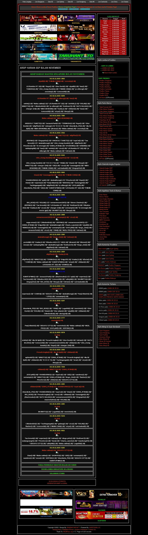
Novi (99, 278)
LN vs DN (102, 230)
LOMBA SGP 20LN (108, 68)
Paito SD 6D (103, 133)
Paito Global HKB (105, 150)
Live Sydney (60, 2)
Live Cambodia (102, 2)
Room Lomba (41, 7)
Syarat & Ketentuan (81, 529)
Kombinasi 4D (103, 224)
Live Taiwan (124, 2)
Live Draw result (99, 7)
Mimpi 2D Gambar (105, 341)
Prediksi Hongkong (105, 82)
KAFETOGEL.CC (94, 527)
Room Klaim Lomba (110, 73)
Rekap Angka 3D (104, 203)
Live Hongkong (81, 2)
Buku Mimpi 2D (104, 339)
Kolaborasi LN (103, 228)
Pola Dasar (102, 216)
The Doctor (101, 268)
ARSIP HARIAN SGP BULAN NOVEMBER (40, 67)
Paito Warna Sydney (105, 128)
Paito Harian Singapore (106, 111)
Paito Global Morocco (106, 156)
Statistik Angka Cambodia (107, 179)
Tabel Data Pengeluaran (85, 7)
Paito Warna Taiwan (105, 143)
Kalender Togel (104, 213)
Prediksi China (104, 93)
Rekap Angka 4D (104, 205)
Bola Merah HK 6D (105, 124)
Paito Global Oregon (105, 152)
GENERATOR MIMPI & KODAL (57, 483)
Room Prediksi (52, 7)
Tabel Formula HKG (105, 113)
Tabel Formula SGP (105, 107)
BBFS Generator (104, 220)
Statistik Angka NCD (105, 183)
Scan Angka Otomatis (106, 199)
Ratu (99, 262)
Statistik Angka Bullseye (107, 181)
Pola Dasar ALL (104, 218)
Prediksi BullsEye (105, 87)
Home (33, 7)
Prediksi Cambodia (105, 89)
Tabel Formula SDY (105, 126)
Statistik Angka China (106, 174)
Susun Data (103, 237)
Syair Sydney (114, 248)
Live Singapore (39, 2)
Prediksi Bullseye (110, 262)
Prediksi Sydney (104, 85)
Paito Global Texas (105, 154)
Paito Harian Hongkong (106, 118)
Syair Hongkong (104, 333)
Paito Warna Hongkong (106, 116)
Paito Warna (103, 195)
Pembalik (102, 232)
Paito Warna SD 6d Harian (107, 135)
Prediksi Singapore (105, 80)
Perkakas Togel (112, 7)
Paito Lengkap (27, 2)
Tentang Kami (56, 529)
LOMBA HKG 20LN (108, 70)
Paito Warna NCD (105, 148)
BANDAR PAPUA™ (73, 527)
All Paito (102, 158)
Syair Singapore (104, 330)
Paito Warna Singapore (106, 109)
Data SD (70, 2)
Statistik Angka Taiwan (106, 176)
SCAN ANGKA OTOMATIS (57, 481)
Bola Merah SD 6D (105, 137)
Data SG (50, 2)
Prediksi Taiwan (104, 91)
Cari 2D (101, 239)
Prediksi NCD (103, 95)
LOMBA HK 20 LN (112, 288)
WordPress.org (68, 532)
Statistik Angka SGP (105, 168)
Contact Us (92, 529)
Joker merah (102, 248)
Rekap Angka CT (104, 207)
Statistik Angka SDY (105, 172)
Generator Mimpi (104, 337)
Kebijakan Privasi (68, 529)
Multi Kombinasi (104, 226)
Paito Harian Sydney (105, 131)
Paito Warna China (105, 146)
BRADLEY (101, 265)
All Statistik (103, 185)
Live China (114, 2)
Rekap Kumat (103, 209)
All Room (102, 97)
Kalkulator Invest (104, 235)
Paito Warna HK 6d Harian (107, 122)
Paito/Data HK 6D (105, 120)
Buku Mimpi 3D (104, 343)
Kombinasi (102, 222)
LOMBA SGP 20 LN (113, 291)
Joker (100, 252)
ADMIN (101, 295)
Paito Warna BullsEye (106, 139)
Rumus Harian (103, 197)
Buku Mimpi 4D (104, 345)
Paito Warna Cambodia (106, 141)
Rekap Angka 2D (104, 201)
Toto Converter (104, 211)
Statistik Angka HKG (105, 170)
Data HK (92, 2)
